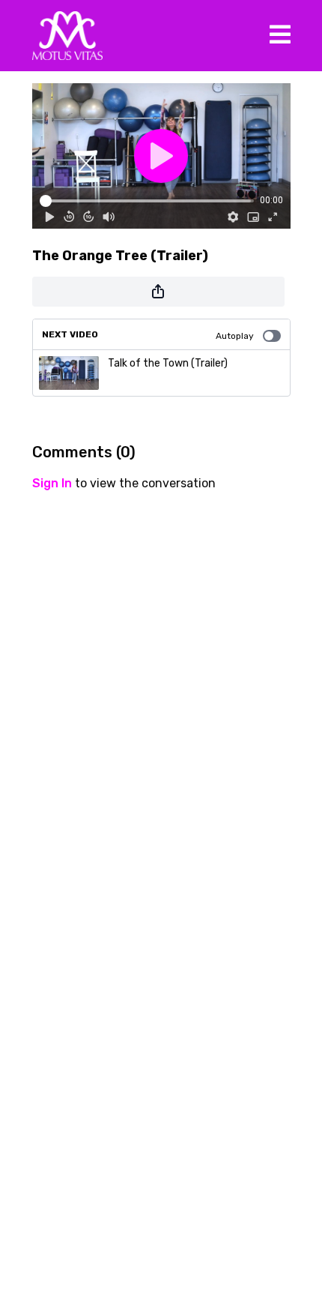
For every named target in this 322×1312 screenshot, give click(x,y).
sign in (52, 483)
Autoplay (235, 336)
